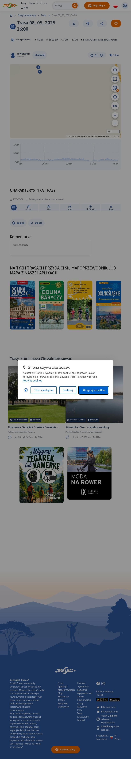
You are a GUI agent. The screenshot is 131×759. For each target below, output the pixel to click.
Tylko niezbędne (43, 390)
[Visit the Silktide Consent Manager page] (26, 390)
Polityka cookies (32, 380)
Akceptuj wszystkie (93, 390)
